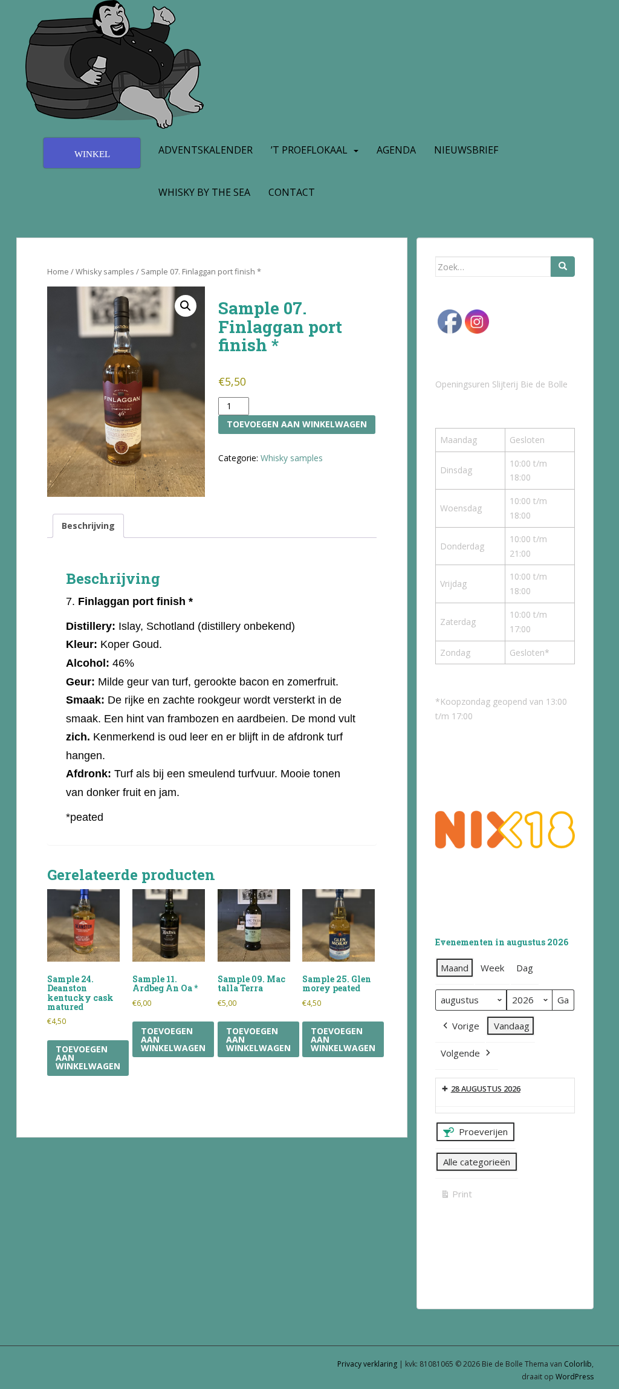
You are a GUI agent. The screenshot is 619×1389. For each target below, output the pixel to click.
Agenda (396, 150)
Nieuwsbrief (466, 150)
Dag (524, 968)
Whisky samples (105, 271)
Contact (291, 192)
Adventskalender (205, 150)
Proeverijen (483, 1131)
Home (58, 271)
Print (456, 1196)
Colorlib (578, 1364)
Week (492, 968)
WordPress (575, 1376)
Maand (454, 968)
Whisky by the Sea (204, 192)
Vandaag (512, 1026)
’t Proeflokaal (309, 150)
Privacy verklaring (367, 1364)
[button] (185, 306)
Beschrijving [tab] (88, 525)
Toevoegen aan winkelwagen (297, 424)
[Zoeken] (563, 266)
